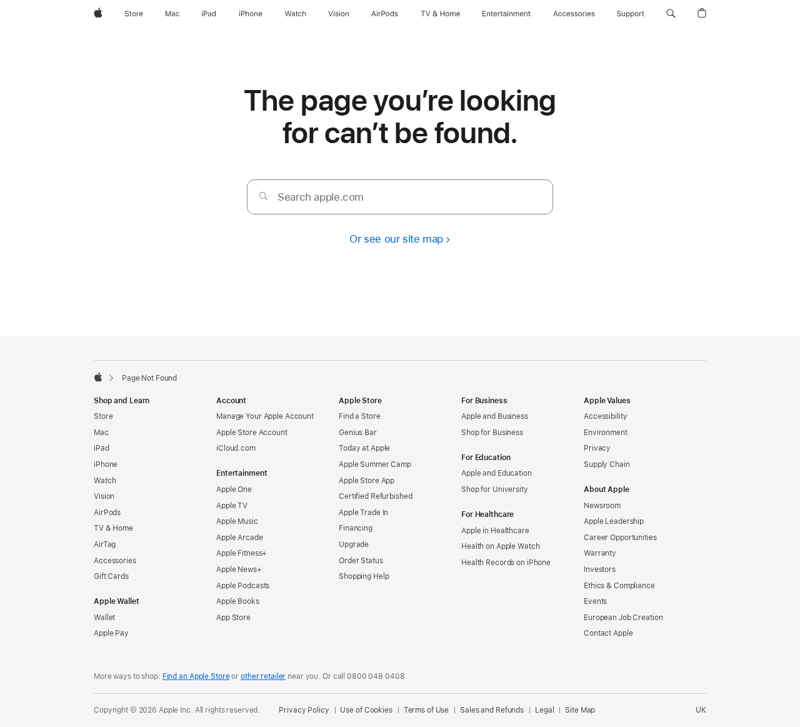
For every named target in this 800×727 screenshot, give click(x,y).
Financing (355, 528)
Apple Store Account (252, 432)
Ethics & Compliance (619, 585)
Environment (606, 432)
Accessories (115, 560)
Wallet (104, 617)
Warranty (600, 553)
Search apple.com (321, 197)
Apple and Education (496, 473)
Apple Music (237, 521)
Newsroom (602, 505)
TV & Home (113, 528)
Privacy (597, 448)
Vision (104, 496)
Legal (544, 710)
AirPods (107, 512)
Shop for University (494, 489)
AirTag (105, 544)
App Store (233, 617)
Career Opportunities (620, 537)
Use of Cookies (366, 710)
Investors (600, 569)
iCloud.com (236, 448)
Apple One (234, 489)
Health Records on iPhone (506, 562)
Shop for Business (492, 432)
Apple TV (232, 505)
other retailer (263, 676)
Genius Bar (358, 432)
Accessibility (605, 416)
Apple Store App (366, 480)
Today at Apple (364, 448)
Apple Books (237, 601)
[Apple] (98, 377)
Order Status (361, 560)
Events (595, 601)
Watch (105, 480)
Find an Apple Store (196, 676)
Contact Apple (608, 633)
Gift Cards (111, 576)
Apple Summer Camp (375, 464)
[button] (671, 14)
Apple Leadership (614, 521)
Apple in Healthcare (495, 530)
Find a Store (360, 416)
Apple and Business (494, 416)
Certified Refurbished (375, 496)
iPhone (106, 464)
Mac (101, 432)
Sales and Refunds (492, 710)
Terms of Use (426, 710)
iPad (101, 448)
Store (103, 416)
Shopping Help (364, 576)
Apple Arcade (239, 537)
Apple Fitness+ (241, 553)
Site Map (580, 710)
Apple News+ (239, 569)
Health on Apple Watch (500, 546)
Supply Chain (607, 464)
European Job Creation (623, 617)
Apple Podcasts (242, 585)
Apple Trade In (363, 512)
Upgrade (354, 544)
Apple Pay (111, 633)
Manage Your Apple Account (265, 416)
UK (701, 710)
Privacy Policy (304, 710)
